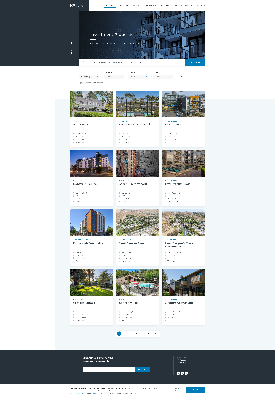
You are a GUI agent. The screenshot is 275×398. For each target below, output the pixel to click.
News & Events (189, 5)
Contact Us (201, 5)
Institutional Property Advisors (77, 5)
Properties (110, 5)
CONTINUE (195, 390)
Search (192, 62)
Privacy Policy (182, 357)
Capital (137, 5)
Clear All (183, 76)
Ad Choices (181, 360)
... (142, 333)
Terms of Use (182, 363)
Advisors (124, 5)
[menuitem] (110, 5)
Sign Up (141, 370)
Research (166, 5)
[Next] (154, 333)
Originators (151, 5)
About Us (178, 5)
